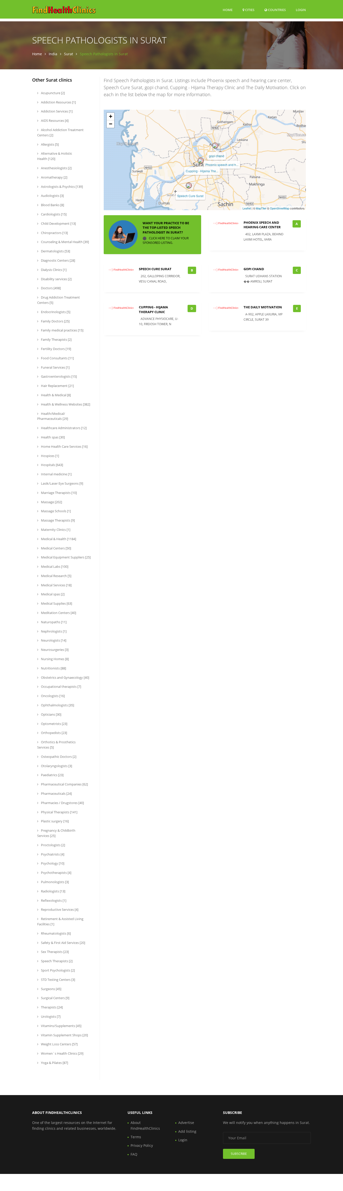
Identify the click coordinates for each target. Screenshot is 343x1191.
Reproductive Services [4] (59, 909)
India (53, 53)
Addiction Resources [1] (58, 102)
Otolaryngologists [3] (56, 766)
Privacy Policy (142, 1145)
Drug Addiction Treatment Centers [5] (58, 300)
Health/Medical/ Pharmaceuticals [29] (52, 416)
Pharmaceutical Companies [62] (64, 784)
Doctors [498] (50, 288)
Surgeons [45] (50, 989)
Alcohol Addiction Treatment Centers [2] (60, 132)
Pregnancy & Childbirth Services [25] (56, 833)
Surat (68, 53)
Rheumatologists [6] (55, 933)
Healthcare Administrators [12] (63, 428)
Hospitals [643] (51, 465)
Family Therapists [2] (56, 339)
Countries (276, 9)
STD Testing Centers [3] (57, 979)
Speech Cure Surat (190, 196)
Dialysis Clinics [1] (53, 269)
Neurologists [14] (53, 640)
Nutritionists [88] (53, 668)
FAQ (134, 1154)
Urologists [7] (50, 1016)
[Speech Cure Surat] (189, 186)
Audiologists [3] (52, 195)
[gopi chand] (215, 146)
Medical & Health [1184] (58, 539)
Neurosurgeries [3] (54, 649)
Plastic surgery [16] (54, 821)
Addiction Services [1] (56, 111)
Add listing (187, 1131)
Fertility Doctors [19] (55, 349)
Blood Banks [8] (52, 205)
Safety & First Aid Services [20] (62, 942)
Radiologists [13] (52, 891)
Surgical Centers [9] (54, 998)
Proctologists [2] (52, 845)
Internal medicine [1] (56, 474)
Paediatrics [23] (52, 775)
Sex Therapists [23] (54, 951)
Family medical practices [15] (61, 330)
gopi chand (216, 156)
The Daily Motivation (263, 307)
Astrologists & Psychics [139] (61, 186)
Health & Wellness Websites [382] (65, 404)
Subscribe (239, 1154)
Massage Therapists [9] (57, 520)
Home (228, 10)
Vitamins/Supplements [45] (60, 1026)
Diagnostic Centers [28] (57, 260)
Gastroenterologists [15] (58, 376)
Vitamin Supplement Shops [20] (64, 1035)
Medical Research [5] (55, 576)
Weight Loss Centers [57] (59, 1044)
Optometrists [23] (53, 723)
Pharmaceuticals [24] (56, 793)
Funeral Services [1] (55, 367)
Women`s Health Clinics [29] (61, 1053)
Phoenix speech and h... (221, 164)
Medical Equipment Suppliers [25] (65, 557)
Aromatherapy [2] (53, 177)
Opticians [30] (50, 714)
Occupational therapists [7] (60, 686)
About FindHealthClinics (145, 1125)
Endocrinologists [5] (55, 312)
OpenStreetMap (279, 208)
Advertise (186, 1122)
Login (301, 9)
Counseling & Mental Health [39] (64, 242)
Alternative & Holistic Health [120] (54, 156)
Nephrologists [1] (53, 631)
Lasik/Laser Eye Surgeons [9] (61, 483)
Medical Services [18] (56, 585)
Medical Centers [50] (55, 548)
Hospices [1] (49, 455)
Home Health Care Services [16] (64, 446)
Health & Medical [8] (55, 395)
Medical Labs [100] (54, 566)
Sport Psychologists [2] (57, 970)
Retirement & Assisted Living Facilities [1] (60, 921)
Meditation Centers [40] (58, 612)
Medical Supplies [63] (56, 603)
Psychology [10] (52, 863)
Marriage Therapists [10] (58, 492)
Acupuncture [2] (52, 93)
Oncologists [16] (52, 696)
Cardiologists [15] (53, 214)
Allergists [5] (49, 144)
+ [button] (110, 116)
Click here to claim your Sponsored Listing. (166, 240)
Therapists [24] (51, 1007)
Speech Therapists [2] (56, 961)
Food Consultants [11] (57, 358)
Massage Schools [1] (55, 511)
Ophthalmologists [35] (57, 705)
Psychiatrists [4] (52, 854)
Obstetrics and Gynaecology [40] (64, 677)
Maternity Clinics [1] (55, 529)
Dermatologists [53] (55, 251)
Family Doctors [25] (55, 321)
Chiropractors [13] (54, 233)
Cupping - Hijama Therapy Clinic (153, 309)
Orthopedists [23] (53, 732)
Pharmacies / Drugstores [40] (62, 803)
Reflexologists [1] (53, 900)
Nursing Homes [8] (54, 659)
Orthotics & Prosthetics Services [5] (56, 745)
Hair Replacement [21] (57, 385)
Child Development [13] (58, 223)
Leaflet (247, 208)
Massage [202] (51, 502)
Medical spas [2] (52, 594)
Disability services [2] (56, 279)
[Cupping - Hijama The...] (201, 161)
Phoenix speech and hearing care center (262, 224)
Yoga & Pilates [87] (54, 1062)
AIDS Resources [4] (54, 120)
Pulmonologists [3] (54, 882)
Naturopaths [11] (53, 622)
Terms (136, 1137)
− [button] (110, 124)
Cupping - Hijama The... (202, 171)
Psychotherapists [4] (55, 872)
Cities (249, 10)
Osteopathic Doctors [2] (58, 756)
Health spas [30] (52, 437)
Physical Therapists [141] (58, 812)
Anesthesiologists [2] (56, 168)
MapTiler (261, 208)
